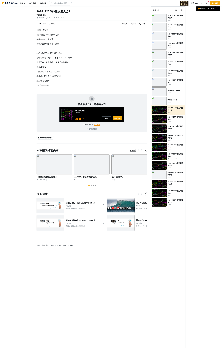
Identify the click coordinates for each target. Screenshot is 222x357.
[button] (22, 3)
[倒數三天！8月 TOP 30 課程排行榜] (184, 3)
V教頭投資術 (41, 15)
